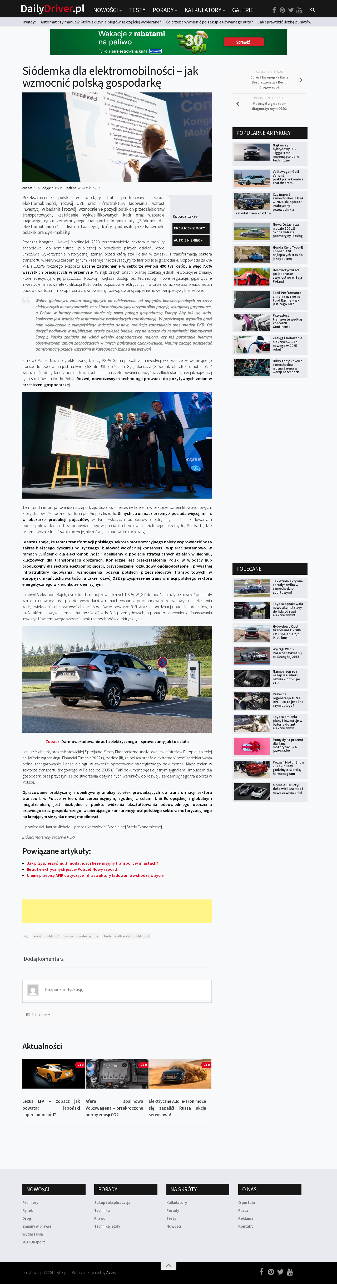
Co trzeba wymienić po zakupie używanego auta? (209, 21)
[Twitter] (291, 10)
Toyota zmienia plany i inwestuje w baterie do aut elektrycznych (287, 722)
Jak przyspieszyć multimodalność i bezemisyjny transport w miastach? (92, 863)
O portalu (246, 1202)
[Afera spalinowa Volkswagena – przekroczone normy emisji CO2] (117, 1074)
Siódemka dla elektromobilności (126, 936)
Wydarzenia (32, 1234)
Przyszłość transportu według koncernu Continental (287, 321)
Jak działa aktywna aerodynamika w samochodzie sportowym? (288, 587)
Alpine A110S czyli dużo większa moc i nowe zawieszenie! (288, 789)
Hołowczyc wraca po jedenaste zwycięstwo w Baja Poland (287, 276)
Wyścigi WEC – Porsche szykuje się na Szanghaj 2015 (288, 653)
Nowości (105, 10)
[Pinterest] (282, 10)
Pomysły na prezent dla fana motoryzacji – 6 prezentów (288, 745)
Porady (163, 10)
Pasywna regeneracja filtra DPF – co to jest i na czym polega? (288, 700)
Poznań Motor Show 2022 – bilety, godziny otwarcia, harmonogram (288, 768)
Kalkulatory (203, 10)
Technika (102, 1210)
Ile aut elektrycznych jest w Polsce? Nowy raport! (72, 869)
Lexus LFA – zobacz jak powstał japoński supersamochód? (51, 1108)
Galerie (243, 10)
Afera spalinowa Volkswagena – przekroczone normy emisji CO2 (114, 1108)
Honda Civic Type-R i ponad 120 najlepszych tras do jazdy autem (288, 253)
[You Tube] (299, 10)
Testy (137, 10)
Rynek (27, 1210)
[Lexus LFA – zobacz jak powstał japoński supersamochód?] (53, 1074)
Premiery (30, 1202)
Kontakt (245, 1226)
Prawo (100, 1218)
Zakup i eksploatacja (112, 1202)
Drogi (27, 1218)
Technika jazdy (107, 1226)
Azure (111, 1272)
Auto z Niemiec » (188, 240)
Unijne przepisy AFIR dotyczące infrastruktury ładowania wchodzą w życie (95, 875)
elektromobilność (46, 936)
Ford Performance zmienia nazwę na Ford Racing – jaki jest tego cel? (287, 298)
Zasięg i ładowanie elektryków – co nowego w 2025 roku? (287, 344)
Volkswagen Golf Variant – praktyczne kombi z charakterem (288, 177)
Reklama (245, 1218)
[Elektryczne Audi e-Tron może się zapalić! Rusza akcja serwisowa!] (180, 1074)
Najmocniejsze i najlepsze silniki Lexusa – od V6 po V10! (286, 677)
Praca (243, 1210)
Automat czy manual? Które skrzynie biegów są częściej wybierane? (101, 21)
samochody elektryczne (81, 936)
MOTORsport (33, 1241)
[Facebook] (274, 10)
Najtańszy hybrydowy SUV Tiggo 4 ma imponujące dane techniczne (286, 153)
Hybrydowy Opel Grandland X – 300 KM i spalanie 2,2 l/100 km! (287, 632)
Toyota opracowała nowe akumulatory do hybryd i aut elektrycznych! (288, 609)
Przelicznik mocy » (190, 228)
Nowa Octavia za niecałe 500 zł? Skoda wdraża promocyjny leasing (288, 230)
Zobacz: (117, 741)
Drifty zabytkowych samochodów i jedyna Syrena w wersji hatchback (287, 367)
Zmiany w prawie (36, 1226)
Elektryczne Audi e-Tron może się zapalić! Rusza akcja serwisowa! (177, 1108)
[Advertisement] (118, 911)
